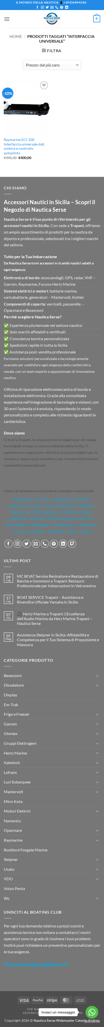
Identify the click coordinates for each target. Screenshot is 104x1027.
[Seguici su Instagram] (42, 7)
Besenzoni (13, 675)
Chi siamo (35, 1009)
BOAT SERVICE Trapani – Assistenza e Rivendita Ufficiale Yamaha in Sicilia (50, 599)
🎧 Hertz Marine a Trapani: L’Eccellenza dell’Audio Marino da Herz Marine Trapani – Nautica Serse (54, 618)
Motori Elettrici (17, 811)
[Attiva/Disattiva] (97, 676)
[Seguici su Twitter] (47, 7)
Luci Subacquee (17, 781)
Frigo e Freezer (17, 714)
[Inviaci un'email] (52, 7)
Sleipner (11, 859)
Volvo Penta (14, 888)
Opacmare (13, 830)
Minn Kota (13, 801)
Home (16, 36)
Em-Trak (11, 704)
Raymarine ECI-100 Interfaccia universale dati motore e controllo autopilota (24, 146)
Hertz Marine (15, 753)
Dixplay (10, 694)
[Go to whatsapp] (92, 1012)
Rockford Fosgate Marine (25, 849)
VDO (8, 878)
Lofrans (10, 772)
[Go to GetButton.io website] (92, 1021)
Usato (9, 869)
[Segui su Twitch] (72, 544)
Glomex (10, 733)
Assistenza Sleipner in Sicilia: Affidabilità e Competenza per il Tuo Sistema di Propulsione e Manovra (58, 639)
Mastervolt (13, 791)
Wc (7, 898)
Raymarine (22, 499)
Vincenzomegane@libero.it (36, 964)
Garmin (41, 499)
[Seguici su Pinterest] (61, 7)
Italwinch (12, 762)
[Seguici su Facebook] (37, 7)
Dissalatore (14, 685)
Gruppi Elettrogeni (20, 743)
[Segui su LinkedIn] (66, 7)
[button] (7, 19)
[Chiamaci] (56, 7)
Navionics (12, 820)
